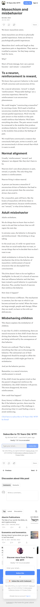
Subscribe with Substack (21, 581)
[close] (34, 548)
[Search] (36, 511)
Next (33, 470)
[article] (20, 522)
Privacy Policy (27, 590)
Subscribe (27, 3)
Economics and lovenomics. (14, 532)
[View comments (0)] (9, 25)
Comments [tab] (7, 485)
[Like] (4, 25)
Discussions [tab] (18, 511)
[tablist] (11, 485)
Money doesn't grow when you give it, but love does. (15, 536)
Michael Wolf (6, 18)
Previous (8, 470)
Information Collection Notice (24, 453)
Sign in (35, 3)
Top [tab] (4, 511)
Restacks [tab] (16, 485)
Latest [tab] (10, 511)
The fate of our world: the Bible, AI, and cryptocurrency (14, 521)
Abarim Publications (11, 517)
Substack (9, 603)
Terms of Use (30, 451)
